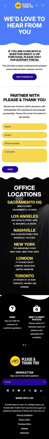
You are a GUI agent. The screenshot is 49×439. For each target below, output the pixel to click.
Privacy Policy (24, 420)
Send (10, 169)
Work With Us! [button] (24, 398)
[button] (5, 5)
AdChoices (24, 433)
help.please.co (24, 77)
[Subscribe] (44, 382)
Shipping (24, 428)
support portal (27, 59)
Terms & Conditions (24, 415)
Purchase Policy (24, 424)
